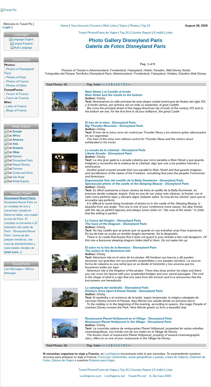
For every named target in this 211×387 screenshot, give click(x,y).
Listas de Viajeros (176, 357)
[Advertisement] (128, 10)
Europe (17, 131)
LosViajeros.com (90, 376)
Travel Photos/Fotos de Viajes (98, 32)
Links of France (16, 106)
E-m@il (158, 32)
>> (129, 84)
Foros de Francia (17, 98)
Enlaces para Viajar (101, 360)
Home (64, 25)
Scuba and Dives (23, 172)
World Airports (21, 181)
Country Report (141, 32)
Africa (16, 135)
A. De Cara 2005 (160, 376)
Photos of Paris (16, 77)
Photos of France (17, 81)
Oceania (18, 148)
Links (169, 32)
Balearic (17, 156)
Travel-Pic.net (137, 376)
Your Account (79, 25)
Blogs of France (16, 110)
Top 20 (124, 32)
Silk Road (18, 177)
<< (103, 84)
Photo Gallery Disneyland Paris (125, 40)
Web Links (110, 25)
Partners (18, 168)
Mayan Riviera (21, 164)
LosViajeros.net (115, 376)
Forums (95, 25)
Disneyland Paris (23, 160)
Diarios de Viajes (63, 360)
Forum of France (17, 94)
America (18, 139)
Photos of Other (16, 85)
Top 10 (145, 25)
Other (16, 152)
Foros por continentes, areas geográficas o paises (131, 357)
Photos (135, 25)
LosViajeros (112, 353)
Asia (15, 143)
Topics (123, 25)
